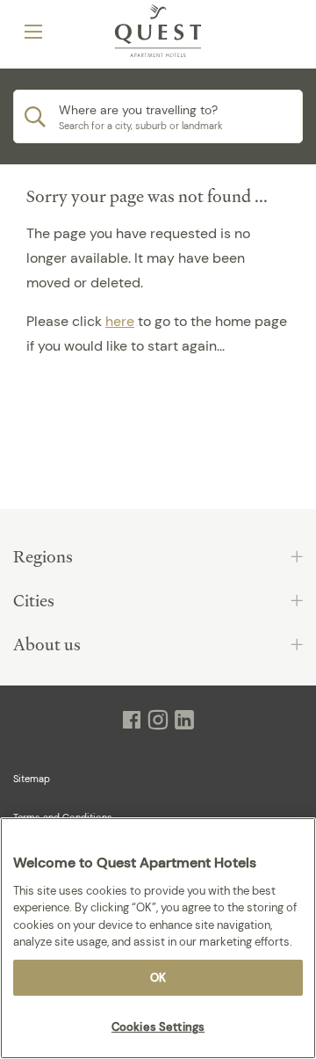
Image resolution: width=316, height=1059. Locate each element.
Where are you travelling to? (138, 110)
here (119, 321)
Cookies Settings (158, 1026)
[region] (158, 938)
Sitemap (31, 778)
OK (158, 977)
